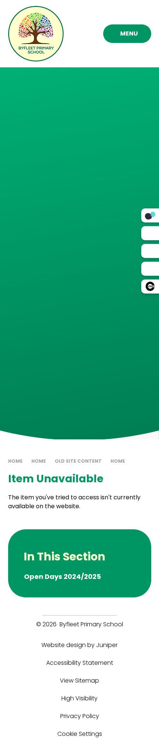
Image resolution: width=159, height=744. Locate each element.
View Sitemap (79, 680)
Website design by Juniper (79, 645)
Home (15, 461)
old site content (78, 461)
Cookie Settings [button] (79, 734)
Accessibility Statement (79, 662)
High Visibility (79, 698)
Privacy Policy (79, 716)
